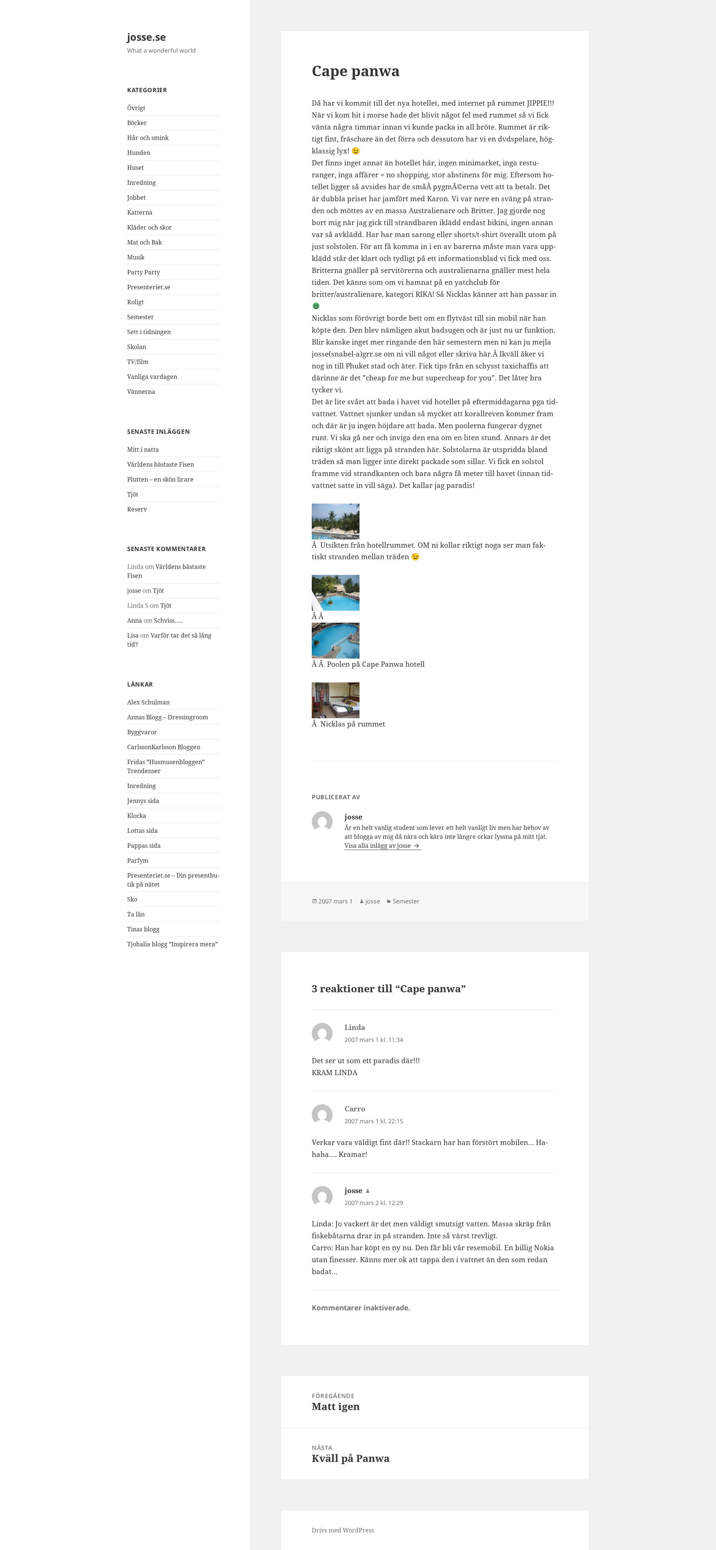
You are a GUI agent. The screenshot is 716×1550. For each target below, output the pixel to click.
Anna (134, 620)
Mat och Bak (144, 242)
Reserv (137, 509)
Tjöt (132, 494)
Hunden (138, 153)
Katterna (140, 212)
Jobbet (136, 197)
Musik (135, 257)
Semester (140, 317)
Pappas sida (144, 845)
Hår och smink (148, 138)
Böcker (137, 123)
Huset (135, 168)
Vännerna (141, 392)
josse (134, 590)
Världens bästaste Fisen (160, 464)
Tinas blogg (143, 929)
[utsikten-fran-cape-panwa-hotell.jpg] (435, 521)
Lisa (133, 635)
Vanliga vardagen (152, 377)
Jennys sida (143, 801)
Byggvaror (142, 732)
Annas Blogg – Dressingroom (167, 717)
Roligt (135, 302)
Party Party (143, 272)
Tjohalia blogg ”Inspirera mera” (172, 944)
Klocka (136, 816)
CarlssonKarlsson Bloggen (163, 747)
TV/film (137, 362)
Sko (132, 899)
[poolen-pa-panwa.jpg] (435, 593)
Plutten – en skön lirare (160, 479)
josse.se (146, 37)
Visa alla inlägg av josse (378, 845)
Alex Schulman (148, 702)
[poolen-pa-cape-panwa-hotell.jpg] (435, 641)
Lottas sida (142, 831)
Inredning (141, 182)
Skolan (136, 347)
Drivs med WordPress (343, 1530)
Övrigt (136, 108)
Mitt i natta (143, 449)
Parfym (137, 860)
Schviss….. (168, 620)
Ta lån (136, 914)
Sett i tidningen (149, 332)
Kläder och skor (149, 227)
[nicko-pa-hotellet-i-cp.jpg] (435, 700)
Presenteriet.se (148, 287)
